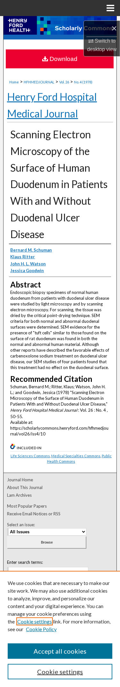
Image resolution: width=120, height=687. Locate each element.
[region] (60, 629)
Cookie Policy (41, 629)
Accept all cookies (60, 651)
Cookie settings (34, 621)
